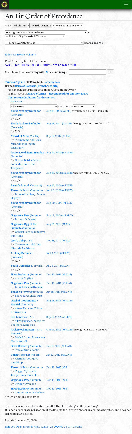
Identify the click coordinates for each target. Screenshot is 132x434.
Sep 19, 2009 (59, 215)
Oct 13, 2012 (59, 329)
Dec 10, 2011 (59, 274)
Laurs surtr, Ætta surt (28, 295)
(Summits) (17, 156)
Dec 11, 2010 (58, 240)
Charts (31, 54)
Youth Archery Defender (26, 110)
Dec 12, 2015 (57, 367)
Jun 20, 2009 (59, 190)
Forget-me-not (20, 354)
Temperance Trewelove (29, 392)
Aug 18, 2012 (59, 300)
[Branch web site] (47, 85)
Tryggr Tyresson (25, 383)
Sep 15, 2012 (59, 317)
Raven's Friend (20, 185)
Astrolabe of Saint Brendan (27, 152)
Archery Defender (22, 253)
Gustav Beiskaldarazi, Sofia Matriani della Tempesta (26, 164)
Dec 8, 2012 (59, 346)
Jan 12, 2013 (59, 354)
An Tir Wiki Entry (52, 82)
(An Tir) (34, 136)
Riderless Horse (15, 54)
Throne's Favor (20, 190)
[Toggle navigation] (126, 4)
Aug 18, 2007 (59, 123)
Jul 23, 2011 (58, 253)
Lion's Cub (17, 240)
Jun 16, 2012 (59, 291)
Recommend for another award (68, 93)
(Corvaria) (17, 114)
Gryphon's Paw (20, 215)
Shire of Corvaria (25, 85)
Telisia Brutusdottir (27, 349)
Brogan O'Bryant (25, 219)
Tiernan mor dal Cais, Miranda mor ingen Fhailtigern (26, 143)
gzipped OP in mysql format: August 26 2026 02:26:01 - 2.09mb (43, 426)
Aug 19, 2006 (58, 110)
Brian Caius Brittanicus (29, 287)
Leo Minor (17, 317)
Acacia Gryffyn (24, 278)
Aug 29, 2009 (59, 202)
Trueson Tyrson (15, 82)
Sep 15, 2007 (58, 136)
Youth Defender (20, 265)
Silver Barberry (20, 274)
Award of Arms (36, 93)
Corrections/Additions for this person (31, 97)
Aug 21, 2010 (58, 224)
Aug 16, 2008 (59, 152)
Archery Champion (22, 329)
